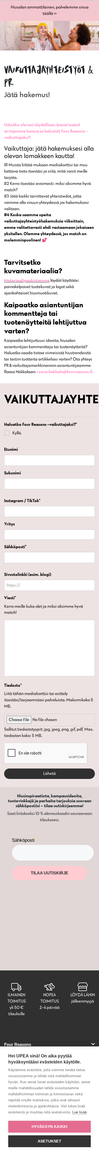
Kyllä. (17, 432)
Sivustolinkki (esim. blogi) (27, 574)
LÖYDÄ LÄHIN (82, 994)
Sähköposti (15, 546)
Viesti (10, 597)
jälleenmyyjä (82, 1001)
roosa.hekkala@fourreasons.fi (64, 371)
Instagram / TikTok (22, 500)
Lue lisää (79, 1112)
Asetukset (49, 1141)
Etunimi (11, 449)
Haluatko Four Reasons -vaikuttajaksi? (40, 424)
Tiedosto (13, 685)
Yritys (9, 524)
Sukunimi (12, 472)
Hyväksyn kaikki (50, 1127)
